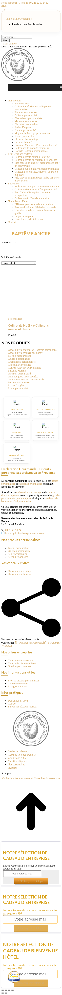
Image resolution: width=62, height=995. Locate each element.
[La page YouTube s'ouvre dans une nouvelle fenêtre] (8, 95)
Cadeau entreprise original (21, 660)
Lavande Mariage (17, 370)
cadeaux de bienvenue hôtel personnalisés (29, 500)
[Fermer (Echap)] (2, 990)
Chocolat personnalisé (19, 364)
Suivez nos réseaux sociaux (22, 706)
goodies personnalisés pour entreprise (31, 497)
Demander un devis (18, 700)
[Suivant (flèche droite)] (6, 993)
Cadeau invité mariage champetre (25, 352)
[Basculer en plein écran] (9, 990)
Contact (12, 703)
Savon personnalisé (18, 388)
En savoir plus (53, 778)
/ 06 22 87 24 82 (40, 2)
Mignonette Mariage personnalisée (26, 379)
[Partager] (6, 990)
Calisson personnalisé (19, 358)
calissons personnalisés (30, 483)
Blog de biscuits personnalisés (23, 680)
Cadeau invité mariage (19, 571)
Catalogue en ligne (17, 683)
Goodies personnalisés (19, 666)
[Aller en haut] (31, 840)
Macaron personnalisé (19, 373)
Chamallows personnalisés (22, 361)
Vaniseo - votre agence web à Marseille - (24, 778)
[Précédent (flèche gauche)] (2, 993)
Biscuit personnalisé (18, 548)
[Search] (34, 36)
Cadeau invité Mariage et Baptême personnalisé (33, 349)
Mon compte (10, 43)
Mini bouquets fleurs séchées (23, 376)
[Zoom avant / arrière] (12, 990)
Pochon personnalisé (18, 382)
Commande (26, 18)
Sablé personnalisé (17, 554)
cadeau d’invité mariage (28, 492)
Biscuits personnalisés (19, 355)
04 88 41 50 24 (13, 530)
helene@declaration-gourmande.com (24, 533)
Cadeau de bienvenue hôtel (22, 663)
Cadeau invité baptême (20, 574)
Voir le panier (12, 18)
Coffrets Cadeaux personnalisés (24, 367)
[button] (16, 318)
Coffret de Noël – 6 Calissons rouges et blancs (28, 327)
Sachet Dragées (16, 385)
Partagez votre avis (18, 686)
